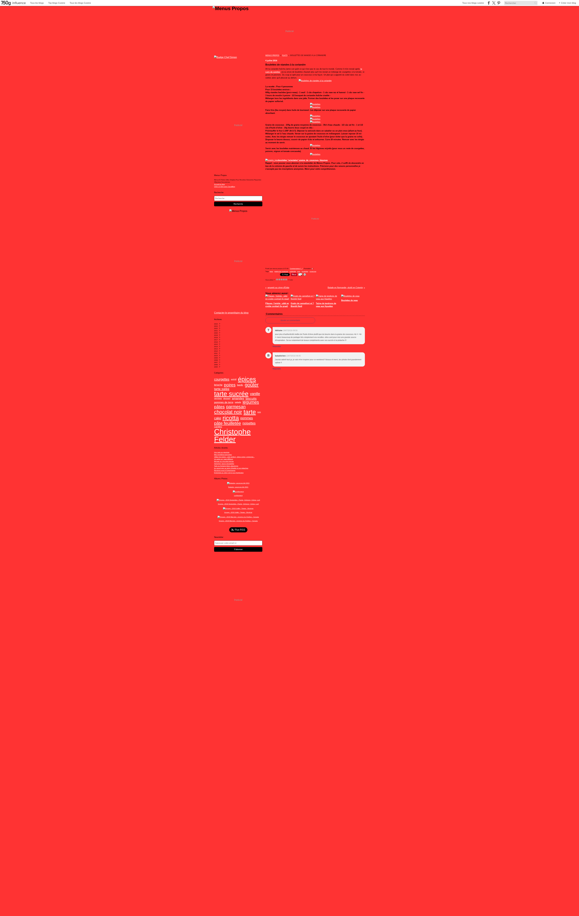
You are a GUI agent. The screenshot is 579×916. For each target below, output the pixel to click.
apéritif (233, 379)
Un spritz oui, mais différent (223, 459)
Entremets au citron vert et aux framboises (229, 473)
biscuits (251, 398)
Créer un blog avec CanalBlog (224, 186)
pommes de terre (223, 402)
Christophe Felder (232, 435)
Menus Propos (272, 55)
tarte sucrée (231, 394)
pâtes (219, 407)
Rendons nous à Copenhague (224, 470)
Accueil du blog (219, 184)
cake (217, 418)
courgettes (221, 379)
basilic (240, 385)
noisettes (249, 423)
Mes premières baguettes (223, 454)
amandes (238, 398)
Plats (284, 55)
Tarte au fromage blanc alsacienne (226, 466)
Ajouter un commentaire (290, 320)
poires (230, 385)
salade (238, 402)
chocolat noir (228, 412)
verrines (218, 398)
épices (247, 379)
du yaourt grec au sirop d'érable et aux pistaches (231, 468)
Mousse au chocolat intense (224, 461)
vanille (255, 394)
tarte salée (221, 389)
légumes (251, 402)
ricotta (231, 418)
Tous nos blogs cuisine (473, 3)
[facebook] (489, 3)
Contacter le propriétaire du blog (231, 312)
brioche (218, 385)
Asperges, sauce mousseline (224, 463)
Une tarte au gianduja (221, 452)
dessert (226, 398)
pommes (246, 418)
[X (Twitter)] (494, 3)
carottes (218, 427)
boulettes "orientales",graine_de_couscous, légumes (303, 160)
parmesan (236, 407)
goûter (252, 384)
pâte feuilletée (227, 423)
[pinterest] (499, 3)
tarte (250, 412)
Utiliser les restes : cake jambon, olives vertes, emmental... (234, 457)
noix (259, 412)
